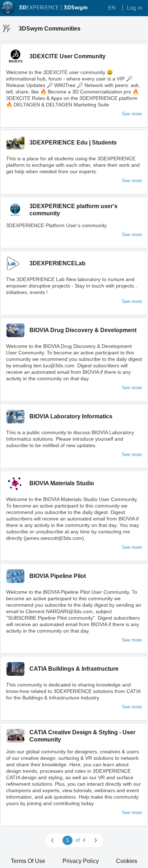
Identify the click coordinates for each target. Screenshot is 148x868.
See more (132, 113)
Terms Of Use (28, 861)
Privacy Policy (81, 861)
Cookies (126, 861)
